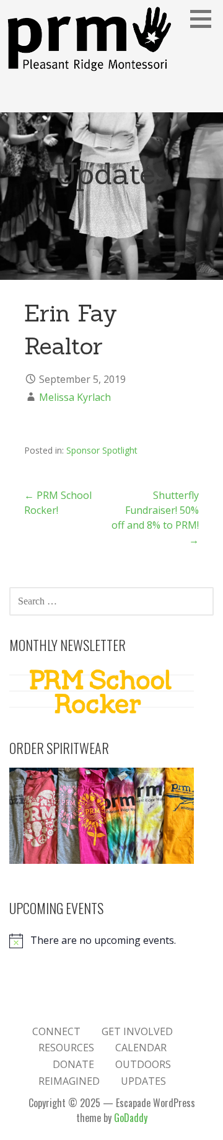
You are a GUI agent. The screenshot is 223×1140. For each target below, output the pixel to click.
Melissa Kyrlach (75, 397)
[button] (205, 18)
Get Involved (137, 1031)
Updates (143, 1081)
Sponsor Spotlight (102, 450)
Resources (66, 1047)
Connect (56, 1031)
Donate (73, 1064)
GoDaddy (130, 1117)
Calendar (141, 1047)
